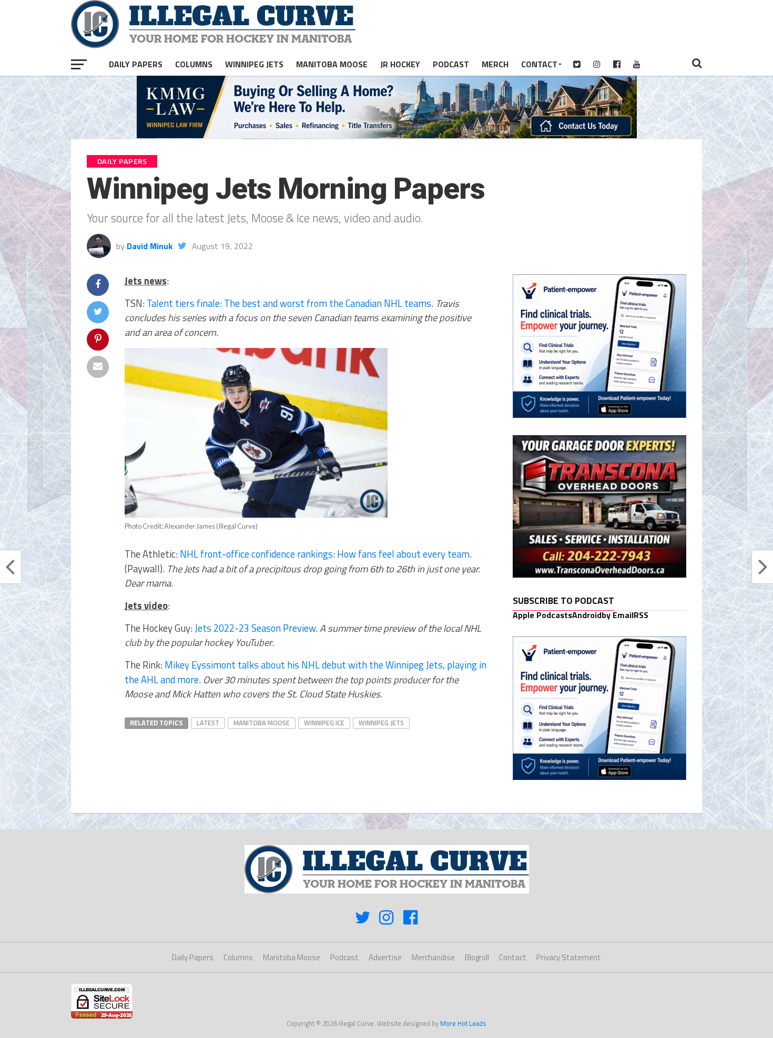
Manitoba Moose (332, 64)
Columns (193, 64)
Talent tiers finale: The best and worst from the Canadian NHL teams (289, 303)
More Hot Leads (463, 1023)
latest (208, 722)
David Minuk (149, 246)
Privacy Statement (568, 957)
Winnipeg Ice (324, 722)
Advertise (385, 957)
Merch (495, 64)
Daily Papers (135, 64)
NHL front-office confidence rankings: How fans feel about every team (325, 554)
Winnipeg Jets (254, 64)
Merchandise (433, 957)
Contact (539, 64)
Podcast (451, 64)
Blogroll (477, 957)
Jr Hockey (400, 64)
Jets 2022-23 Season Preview (255, 628)
